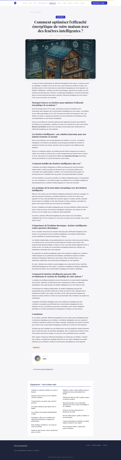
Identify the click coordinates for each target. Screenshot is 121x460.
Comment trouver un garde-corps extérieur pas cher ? (43, 402)
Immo (59, 3)
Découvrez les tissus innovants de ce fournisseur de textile (73, 411)
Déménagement (43, 3)
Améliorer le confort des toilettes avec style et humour (44, 391)
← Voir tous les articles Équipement (42, 369)
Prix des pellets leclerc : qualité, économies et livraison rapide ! (76, 416)
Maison (70, 3)
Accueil (25, 3)
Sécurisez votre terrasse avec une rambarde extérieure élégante (44, 396)
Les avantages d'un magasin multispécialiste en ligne (44, 413)
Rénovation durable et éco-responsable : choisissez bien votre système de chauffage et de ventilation (76, 404)
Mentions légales (96, 445)
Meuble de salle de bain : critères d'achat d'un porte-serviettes (44, 431)
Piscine (76, 3)
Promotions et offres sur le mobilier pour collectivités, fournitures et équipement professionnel (43, 419)
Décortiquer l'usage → (99, 3)
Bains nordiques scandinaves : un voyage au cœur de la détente (43, 425)
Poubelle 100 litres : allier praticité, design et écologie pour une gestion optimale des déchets (76, 391)
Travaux (83, 3)
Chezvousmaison (20, 445)
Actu (30, 3)
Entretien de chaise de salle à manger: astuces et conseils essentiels (76, 398)
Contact (105, 445)
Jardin (64, 3)
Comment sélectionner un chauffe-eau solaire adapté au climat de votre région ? (76, 422)
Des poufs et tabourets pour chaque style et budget (43, 407)
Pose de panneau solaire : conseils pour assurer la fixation (74, 427)
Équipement (52, 3)
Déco (35, 3)
